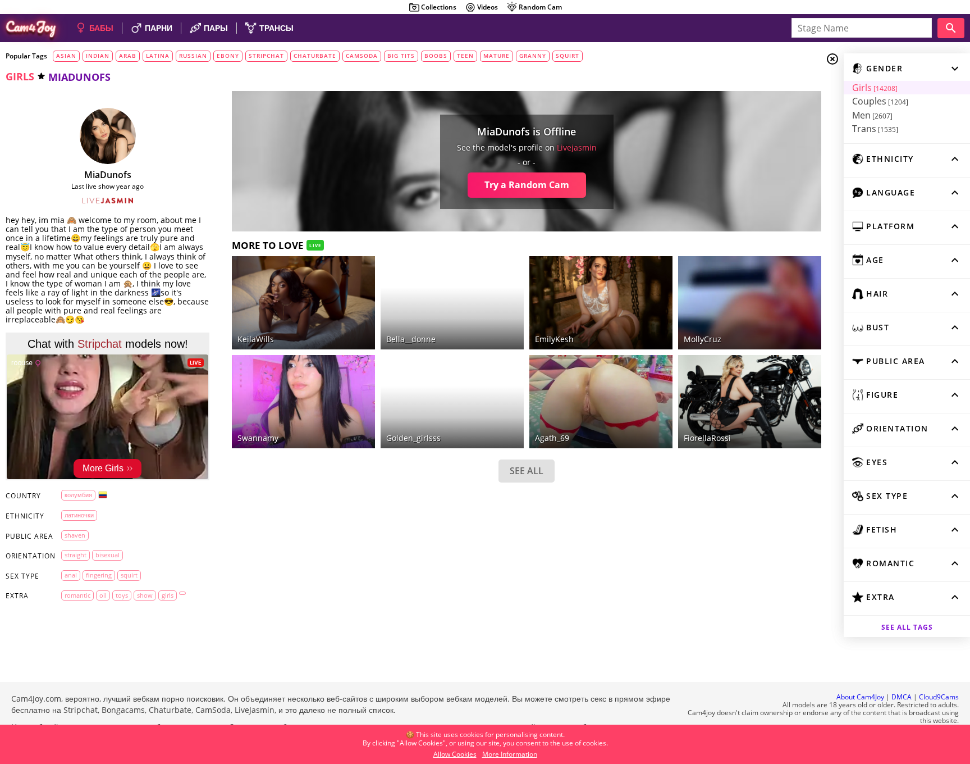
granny (532, 56)
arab (127, 56)
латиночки (79, 515)
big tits (401, 56)
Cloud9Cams (939, 697)
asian (66, 56)
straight (75, 555)
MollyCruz (702, 339)
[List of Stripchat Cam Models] (796, 264)
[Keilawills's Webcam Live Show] (303, 302)
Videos (487, 7)
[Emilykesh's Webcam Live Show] (600, 302)
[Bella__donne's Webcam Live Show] (452, 302)
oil (103, 595)
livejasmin (577, 147)
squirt (567, 56)
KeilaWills (255, 339)
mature (496, 56)
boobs (435, 56)
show (145, 595)
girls (20, 76)
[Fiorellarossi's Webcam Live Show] (749, 401)
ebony (228, 56)
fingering (99, 575)
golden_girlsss (413, 438)
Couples (880, 101)
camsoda (362, 56)
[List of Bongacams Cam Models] (349, 363)
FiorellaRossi (707, 438)
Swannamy (257, 438)
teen (465, 56)
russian (193, 56)
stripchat (266, 56)
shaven (75, 535)
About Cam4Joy (860, 697)
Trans (875, 128)
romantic (77, 595)
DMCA (901, 697)
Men (872, 115)
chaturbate (315, 56)
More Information (509, 754)
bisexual (107, 555)
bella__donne (411, 339)
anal (71, 575)
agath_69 (552, 438)
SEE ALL (526, 471)
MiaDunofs (107, 175)
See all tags (907, 627)
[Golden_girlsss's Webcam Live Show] (452, 401)
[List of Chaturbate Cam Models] (498, 266)
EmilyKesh (554, 339)
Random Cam (540, 7)
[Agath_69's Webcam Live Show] (600, 401)
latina (158, 56)
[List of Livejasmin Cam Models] (108, 200)
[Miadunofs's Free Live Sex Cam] (108, 136)
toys (122, 595)
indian (97, 56)
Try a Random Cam (526, 185)
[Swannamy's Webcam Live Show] (303, 401)
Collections (438, 7)
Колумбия (78, 494)
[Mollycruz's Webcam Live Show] (749, 302)
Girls (875, 87)
